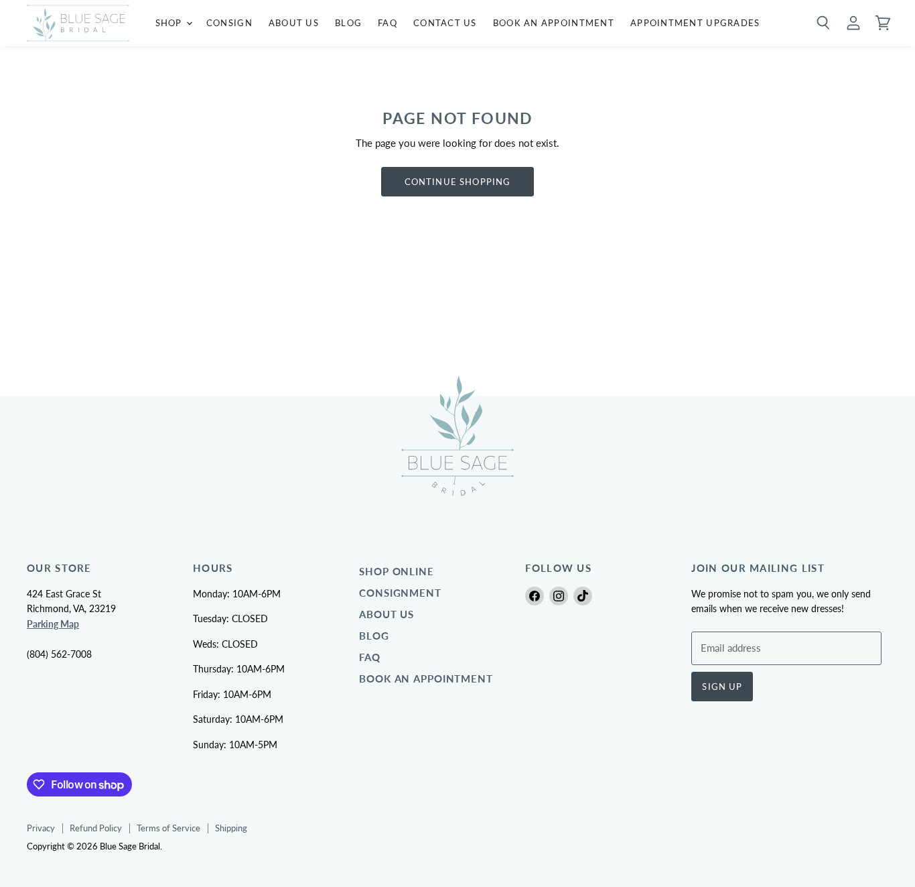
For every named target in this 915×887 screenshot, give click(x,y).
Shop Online (396, 571)
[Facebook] (534, 596)
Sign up (722, 686)
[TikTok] (583, 596)
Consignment (400, 593)
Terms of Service (168, 828)
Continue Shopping (458, 181)
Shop (170, 22)
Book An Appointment (553, 22)
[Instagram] (559, 596)
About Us (294, 22)
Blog (348, 22)
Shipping (231, 828)
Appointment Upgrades (695, 22)
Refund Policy (96, 828)
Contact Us (445, 22)
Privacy (41, 828)
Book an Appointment (426, 679)
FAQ (387, 22)
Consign (229, 22)
